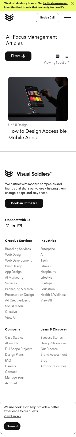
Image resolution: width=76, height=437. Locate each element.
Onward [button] (12, 426)
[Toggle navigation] (67, 17)
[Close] (72, 3)
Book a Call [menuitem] (47, 17)
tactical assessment (55, 3)
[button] (12, 417)
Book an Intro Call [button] (24, 203)
